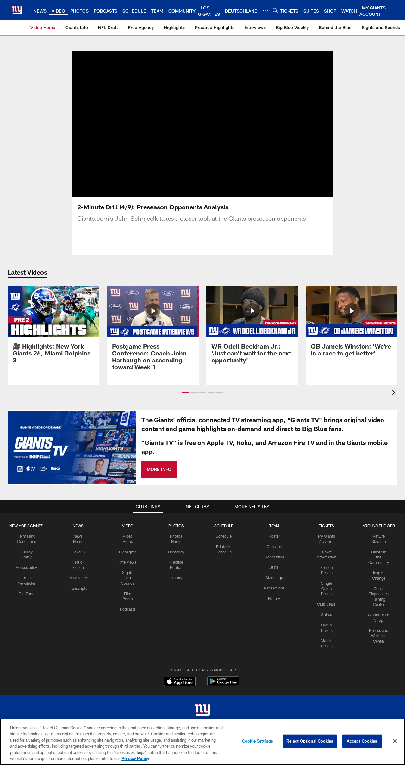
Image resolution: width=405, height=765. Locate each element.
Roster (274, 536)
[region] (202, 742)
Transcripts (78, 588)
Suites (326, 614)
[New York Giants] (202, 711)
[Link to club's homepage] (16, 10)
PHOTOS (176, 525)
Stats (274, 567)
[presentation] (394, 393)
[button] (202, 124)
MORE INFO (159, 469)
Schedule (224, 536)
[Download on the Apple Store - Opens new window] (179, 682)
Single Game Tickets (327, 588)
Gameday (176, 552)
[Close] (395, 741)
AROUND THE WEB (379, 525)
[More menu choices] (265, 10)
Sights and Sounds (127, 577)
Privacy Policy (135, 758)
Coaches (274, 546)
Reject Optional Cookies (309, 740)
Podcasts (128, 609)
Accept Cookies (362, 740)
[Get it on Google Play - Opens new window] (223, 684)
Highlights (127, 552)
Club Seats (326, 604)
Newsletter (78, 578)
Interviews (127, 562)
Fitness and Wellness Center (378, 635)
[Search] (275, 10)
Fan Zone (26, 593)
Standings (274, 577)
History (176, 578)
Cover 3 (78, 552)
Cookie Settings (257, 740)
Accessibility (26, 567)
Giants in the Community (378, 557)
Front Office (274, 557)
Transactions (274, 588)
